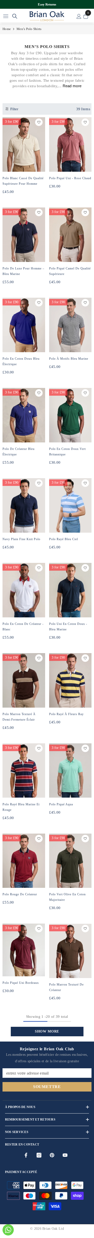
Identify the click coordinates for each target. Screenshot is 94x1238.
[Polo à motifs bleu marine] (70, 325)
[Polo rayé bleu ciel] (70, 505)
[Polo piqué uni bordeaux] (24, 950)
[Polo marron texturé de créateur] (70, 951)
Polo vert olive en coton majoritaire (67, 897)
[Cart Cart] (85, 16)
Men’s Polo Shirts (29, 29)
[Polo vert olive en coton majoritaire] (70, 861)
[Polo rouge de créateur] (24, 861)
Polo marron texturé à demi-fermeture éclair (19, 716)
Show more (47, 1031)
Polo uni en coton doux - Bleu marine (68, 626)
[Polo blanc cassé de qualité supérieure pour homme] (24, 144)
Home (7, 29)
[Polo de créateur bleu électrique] (24, 415)
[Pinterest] (52, 1155)
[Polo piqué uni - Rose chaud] (70, 144)
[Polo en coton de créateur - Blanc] (24, 590)
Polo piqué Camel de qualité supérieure (70, 271)
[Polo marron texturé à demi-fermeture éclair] (24, 680)
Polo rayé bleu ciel (63, 539)
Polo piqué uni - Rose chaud (70, 178)
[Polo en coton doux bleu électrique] (24, 325)
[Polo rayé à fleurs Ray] (70, 680)
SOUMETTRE (47, 1087)
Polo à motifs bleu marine (68, 358)
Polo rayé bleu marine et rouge (21, 807)
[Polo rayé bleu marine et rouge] (24, 770)
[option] (47, 4)
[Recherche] (15, 16)
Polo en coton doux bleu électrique (21, 361)
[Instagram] (39, 1155)
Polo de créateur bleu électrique (19, 451)
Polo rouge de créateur (20, 894)
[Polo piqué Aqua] (70, 770)
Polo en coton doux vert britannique (67, 451)
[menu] (5, 16)
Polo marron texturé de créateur (66, 987)
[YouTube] (65, 1155)
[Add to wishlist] (39, 122)
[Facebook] (26, 1155)
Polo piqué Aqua (61, 804)
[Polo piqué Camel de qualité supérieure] (70, 234)
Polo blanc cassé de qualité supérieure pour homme (23, 180)
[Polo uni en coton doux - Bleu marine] (70, 590)
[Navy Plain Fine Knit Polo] (24, 505)
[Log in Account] (79, 16)
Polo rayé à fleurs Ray (66, 714)
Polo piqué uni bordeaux (21, 983)
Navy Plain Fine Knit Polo (21, 539)
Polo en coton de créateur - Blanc (23, 626)
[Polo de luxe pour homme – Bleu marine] (24, 234)
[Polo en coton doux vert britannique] (70, 415)
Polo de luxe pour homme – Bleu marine (23, 271)
